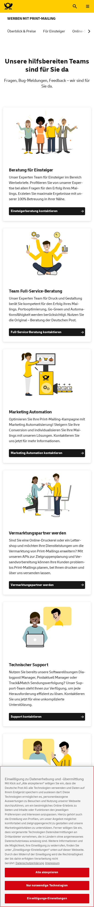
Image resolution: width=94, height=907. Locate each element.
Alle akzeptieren (47, 872)
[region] (47, 836)
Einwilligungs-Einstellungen (47, 898)
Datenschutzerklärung (30, 863)
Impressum (52, 863)
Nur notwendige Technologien (47, 885)
